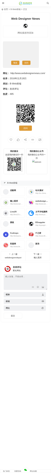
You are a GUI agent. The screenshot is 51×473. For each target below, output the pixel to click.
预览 (15, 63)
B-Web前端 (15, 9)
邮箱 (8, 301)
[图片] (43, 287)
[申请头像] (44, 268)
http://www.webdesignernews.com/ (27, 73)
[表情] (37, 287)
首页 (6, 9)
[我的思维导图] (25, 3)
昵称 (8, 295)
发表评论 (14, 89)
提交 (13, 316)
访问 (26, 63)
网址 (8, 308)
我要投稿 (17, 471)
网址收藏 (33, 471)
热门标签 (6, 471)
